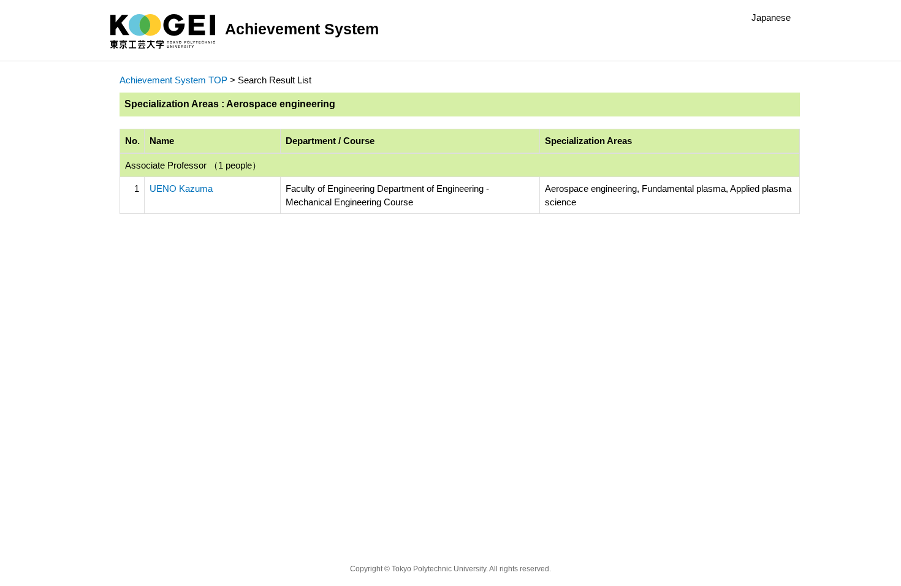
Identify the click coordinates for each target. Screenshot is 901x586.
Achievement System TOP (173, 80)
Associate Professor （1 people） (193, 165)
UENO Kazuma (181, 188)
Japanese (771, 17)
